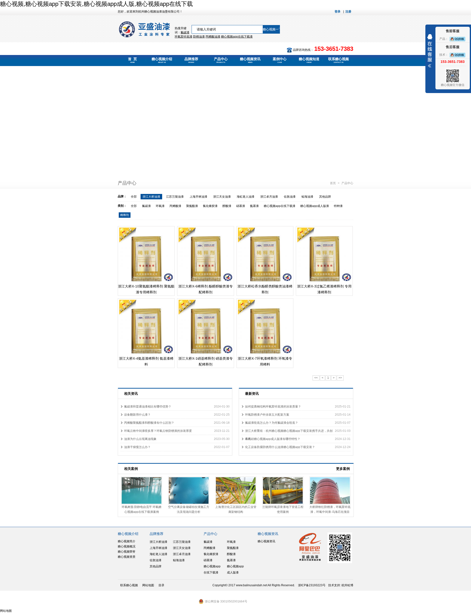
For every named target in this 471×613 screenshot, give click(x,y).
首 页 (132, 60)
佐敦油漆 (290, 196)
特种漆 (338, 206)
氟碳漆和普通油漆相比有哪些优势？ (147, 406)
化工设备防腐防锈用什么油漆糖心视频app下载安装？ (280, 447)
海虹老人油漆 (245, 196)
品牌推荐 (191, 60)
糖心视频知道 (309, 60)
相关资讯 (131, 393)
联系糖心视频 (338, 60)
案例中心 (280, 60)
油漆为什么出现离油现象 (140, 439)
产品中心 (221, 60)
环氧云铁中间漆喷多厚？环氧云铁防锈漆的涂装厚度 (158, 431)
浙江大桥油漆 (151, 196)
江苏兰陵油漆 (175, 196)
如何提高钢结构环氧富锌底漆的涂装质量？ (273, 406)
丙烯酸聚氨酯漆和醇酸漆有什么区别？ (149, 422)
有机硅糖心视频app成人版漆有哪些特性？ (272, 439)
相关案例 (131, 469)
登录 (337, 11)
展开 (429, 51)
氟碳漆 (185, 32)
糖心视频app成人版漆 (314, 206)
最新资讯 (252, 393)
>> (340, 378)
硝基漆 (240, 206)
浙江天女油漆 (222, 196)
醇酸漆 (226, 206)
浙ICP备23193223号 (312, 585)
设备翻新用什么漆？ (137, 414)
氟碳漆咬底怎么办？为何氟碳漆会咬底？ (271, 422)
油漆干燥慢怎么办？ (137, 447)
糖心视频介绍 (162, 60)
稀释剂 (124, 215)
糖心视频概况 (126, 546)
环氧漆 (160, 206)
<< (316, 378)
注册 (348, 11)
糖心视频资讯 (250, 60)
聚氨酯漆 (192, 206)
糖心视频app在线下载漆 (279, 206)
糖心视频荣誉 (126, 551)
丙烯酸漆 (175, 206)
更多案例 (343, 469)
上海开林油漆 (198, 196)
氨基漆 (254, 206)
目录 (161, 585)
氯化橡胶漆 (210, 206)
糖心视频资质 (126, 557)
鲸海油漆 (307, 196)
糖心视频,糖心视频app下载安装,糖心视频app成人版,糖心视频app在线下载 (96, 3)
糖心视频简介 (126, 541)
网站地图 (148, 585)
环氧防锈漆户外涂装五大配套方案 (267, 414)
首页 (333, 183)
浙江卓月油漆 (269, 196)
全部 (134, 196)
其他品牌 (325, 196)
